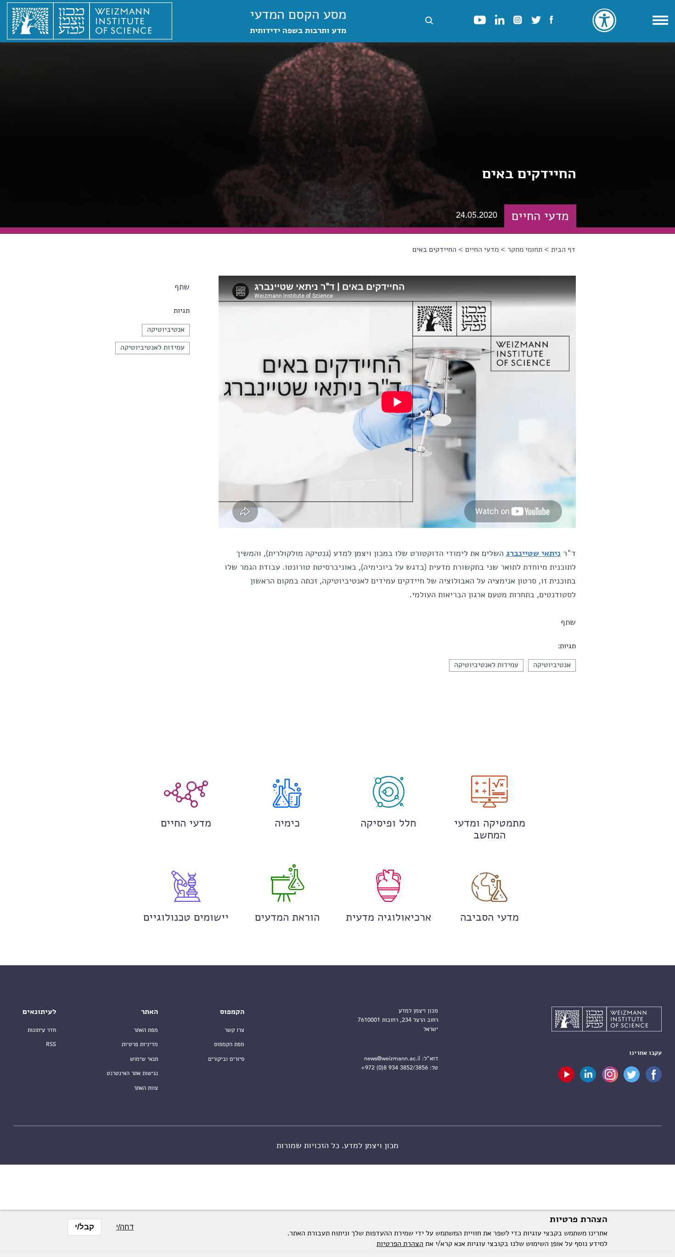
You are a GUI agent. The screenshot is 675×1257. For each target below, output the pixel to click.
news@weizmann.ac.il (392, 1059)
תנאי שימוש (144, 1059)
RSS (51, 1045)
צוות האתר (146, 1088)
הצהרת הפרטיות (400, 1244)
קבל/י (84, 1227)
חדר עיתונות (42, 1030)
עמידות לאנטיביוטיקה (152, 347)
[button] (429, 20)
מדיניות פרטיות (140, 1045)
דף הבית (563, 250)
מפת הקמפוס (229, 1045)
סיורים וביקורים (226, 1059)
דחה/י (125, 1227)
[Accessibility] (604, 20)
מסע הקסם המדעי (298, 22)
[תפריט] (660, 20)
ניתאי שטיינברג (533, 553)
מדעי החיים (482, 250)
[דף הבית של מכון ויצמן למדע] (89, 21)
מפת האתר (146, 1030)
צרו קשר (234, 1030)
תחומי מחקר (524, 250)
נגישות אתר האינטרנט (132, 1073)
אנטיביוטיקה (166, 330)
